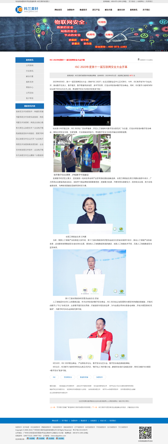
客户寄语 (29, 98)
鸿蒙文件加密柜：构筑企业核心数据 (29, 123)
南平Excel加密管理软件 (110, 389)
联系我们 (149, 1)
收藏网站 (140, 1)
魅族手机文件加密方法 (57, 389)
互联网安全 (68, 377)
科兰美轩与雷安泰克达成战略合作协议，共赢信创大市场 (119, 407)
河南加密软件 (57, 427)
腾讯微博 (88, 401)
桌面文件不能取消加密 (84, 386)
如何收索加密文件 (94, 389)
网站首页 (58, 10)
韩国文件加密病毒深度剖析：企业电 (29, 145)
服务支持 (121, 10)
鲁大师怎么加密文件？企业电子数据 (29, 129)
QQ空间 (82, 401)
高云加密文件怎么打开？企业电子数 (29, 140)
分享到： (127, 401)
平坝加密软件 (101, 427)
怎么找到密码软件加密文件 (59, 393)
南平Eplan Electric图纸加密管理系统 (121, 386)
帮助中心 (29, 87)
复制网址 (114, 401)
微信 (92, 401)
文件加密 (26, 427)
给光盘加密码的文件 (100, 386)
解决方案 (108, 10)
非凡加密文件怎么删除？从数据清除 (29, 156)
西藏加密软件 (46, 427)
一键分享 (120, 401)
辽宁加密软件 (79, 427)
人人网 (108, 401)
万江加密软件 (123, 427)
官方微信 (132, 1)
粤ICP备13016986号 (80, 430)
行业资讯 (29, 71)
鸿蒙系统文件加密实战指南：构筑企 (29, 118)
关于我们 (146, 10)
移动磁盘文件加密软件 (66, 386)
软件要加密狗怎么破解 (128, 389)
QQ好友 (97, 401)
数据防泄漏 (84, 377)
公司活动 (29, 93)
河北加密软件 (35, 427)
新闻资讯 (133, 10)
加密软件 (71, 10)
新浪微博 (103, 401)
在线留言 (93, 421)
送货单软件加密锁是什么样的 (76, 389)
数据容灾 (83, 10)
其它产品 (96, 10)
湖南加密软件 (68, 427)
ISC (54, 377)
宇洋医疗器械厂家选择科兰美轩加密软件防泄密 (73, 407)
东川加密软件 (112, 427)
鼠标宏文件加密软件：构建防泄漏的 (29, 112)
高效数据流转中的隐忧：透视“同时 (30, 133)
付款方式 (103, 421)
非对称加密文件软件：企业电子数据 (29, 151)
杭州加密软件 (90, 427)
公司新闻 (29, 65)
